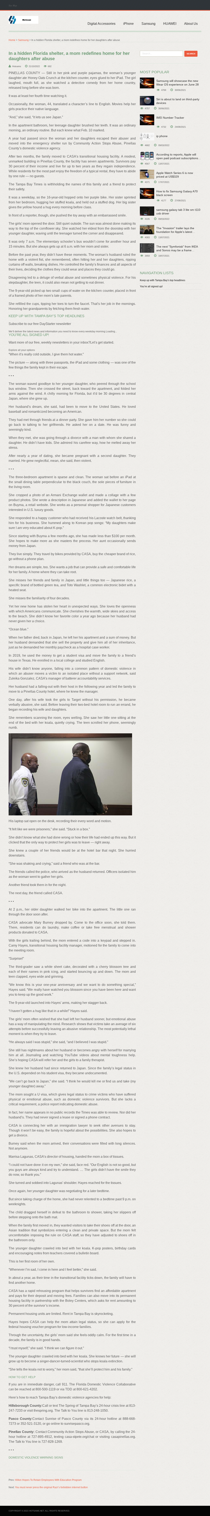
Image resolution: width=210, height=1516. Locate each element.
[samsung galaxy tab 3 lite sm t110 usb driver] (147, 211)
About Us (191, 23)
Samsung (148, 23)
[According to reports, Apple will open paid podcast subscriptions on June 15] (147, 156)
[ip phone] (147, 136)
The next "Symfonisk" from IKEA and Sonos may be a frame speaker (177, 250)
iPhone (128, 23)
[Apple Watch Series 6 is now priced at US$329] (147, 174)
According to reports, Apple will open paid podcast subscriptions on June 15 (177, 158)
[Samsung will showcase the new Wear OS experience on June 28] (147, 83)
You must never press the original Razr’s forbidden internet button (51, 1487)
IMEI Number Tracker (170, 117)
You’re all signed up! (151, 286)
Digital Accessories (101, 23)
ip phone (162, 136)
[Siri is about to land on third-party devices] (147, 100)
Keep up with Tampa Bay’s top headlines (162, 280)
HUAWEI (169, 23)
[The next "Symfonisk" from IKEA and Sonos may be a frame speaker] (147, 248)
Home (12, 40)
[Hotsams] (23, 19)
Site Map (13, 5)
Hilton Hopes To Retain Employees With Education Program (48, 1480)
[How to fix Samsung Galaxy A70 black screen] (147, 193)
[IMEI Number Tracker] (147, 119)
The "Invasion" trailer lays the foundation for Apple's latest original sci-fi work (175, 232)
